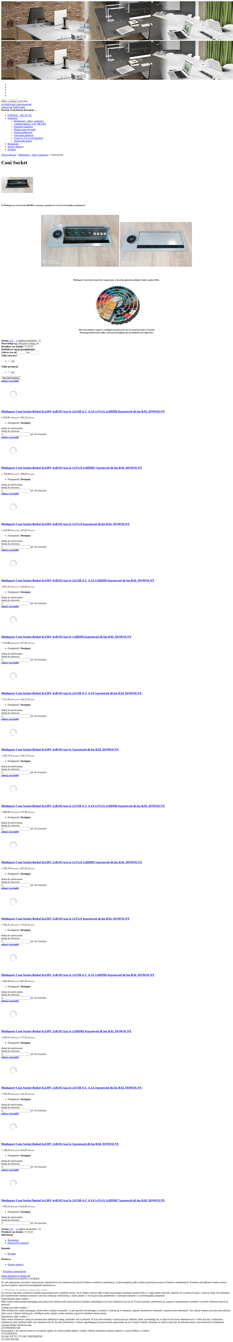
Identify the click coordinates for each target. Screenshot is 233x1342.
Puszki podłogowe (23, 132)
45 (32, 346)
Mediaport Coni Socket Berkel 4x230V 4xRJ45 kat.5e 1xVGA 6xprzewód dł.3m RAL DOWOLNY (65, 524)
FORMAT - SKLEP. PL (20, 115)
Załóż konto (19, 107)
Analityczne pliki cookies (14, 1307)
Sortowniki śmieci (23, 141)
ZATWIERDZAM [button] (10, 1328)
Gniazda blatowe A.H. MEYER (30, 124)
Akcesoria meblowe (24, 135)
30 (28, 346)
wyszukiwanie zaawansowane (16, 104)
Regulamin (13, 143)
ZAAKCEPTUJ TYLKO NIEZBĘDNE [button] (21, 1336)
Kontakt (12, 149)
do (28, 352)
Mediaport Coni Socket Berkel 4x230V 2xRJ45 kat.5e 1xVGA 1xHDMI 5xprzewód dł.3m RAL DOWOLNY (71, 862)
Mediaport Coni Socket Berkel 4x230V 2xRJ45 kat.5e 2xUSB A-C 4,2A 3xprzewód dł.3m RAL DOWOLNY (71, 1087)
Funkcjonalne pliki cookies (14, 1298)
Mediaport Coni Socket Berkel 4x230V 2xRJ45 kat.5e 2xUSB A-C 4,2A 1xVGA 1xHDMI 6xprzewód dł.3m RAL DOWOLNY (83, 806)
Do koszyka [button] (40, 434)
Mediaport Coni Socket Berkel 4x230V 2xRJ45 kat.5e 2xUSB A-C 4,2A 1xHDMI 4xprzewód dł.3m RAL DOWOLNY (77, 975)
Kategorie (12, 118)
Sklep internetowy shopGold (15, 1275)
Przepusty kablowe (23, 126)
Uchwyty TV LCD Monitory (28, 138)
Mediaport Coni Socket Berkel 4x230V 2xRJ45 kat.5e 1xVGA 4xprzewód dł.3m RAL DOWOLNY (65, 918)
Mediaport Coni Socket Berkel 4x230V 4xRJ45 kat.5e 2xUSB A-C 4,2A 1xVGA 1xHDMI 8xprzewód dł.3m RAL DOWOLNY (83, 411)
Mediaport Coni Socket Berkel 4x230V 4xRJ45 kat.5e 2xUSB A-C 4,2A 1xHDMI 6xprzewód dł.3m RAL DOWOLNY (77, 580)
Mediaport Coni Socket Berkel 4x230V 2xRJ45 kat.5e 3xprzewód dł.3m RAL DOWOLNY (60, 1144)
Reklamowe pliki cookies (14, 1316)
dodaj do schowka (10, 431)
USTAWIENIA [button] (9, 1333)
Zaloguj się (6, 107)
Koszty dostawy (16, 146)
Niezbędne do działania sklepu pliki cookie (25, 1290)
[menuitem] (120, 115)
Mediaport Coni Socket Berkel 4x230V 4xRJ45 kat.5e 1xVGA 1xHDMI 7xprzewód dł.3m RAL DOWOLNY (71, 467)
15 (25, 346)
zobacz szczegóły (10, 381)
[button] (9, 355)
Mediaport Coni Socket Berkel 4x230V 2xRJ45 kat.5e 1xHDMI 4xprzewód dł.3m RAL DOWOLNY (66, 1031)
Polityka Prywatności (18, 1243)
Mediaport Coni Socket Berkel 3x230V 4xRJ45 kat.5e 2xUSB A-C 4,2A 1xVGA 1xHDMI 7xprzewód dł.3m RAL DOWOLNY (83, 1200)
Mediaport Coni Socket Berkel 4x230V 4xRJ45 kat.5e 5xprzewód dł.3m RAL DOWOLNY (60, 749)
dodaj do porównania (12, 428)
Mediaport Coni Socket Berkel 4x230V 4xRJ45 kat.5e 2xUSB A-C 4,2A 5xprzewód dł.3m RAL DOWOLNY (71, 693)
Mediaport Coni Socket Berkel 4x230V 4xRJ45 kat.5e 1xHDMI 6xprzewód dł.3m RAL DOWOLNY (66, 636)
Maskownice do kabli (25, 129)
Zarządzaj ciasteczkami (14, 1271)
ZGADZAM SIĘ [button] (10, 1339)
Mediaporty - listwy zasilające (29, 121)
